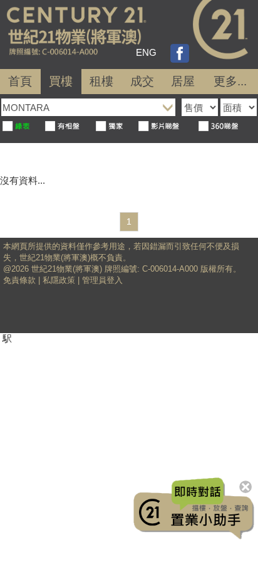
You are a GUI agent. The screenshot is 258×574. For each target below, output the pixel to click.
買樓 (61, 81)
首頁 (20, 81)
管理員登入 (102, 280)
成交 (142, 81)
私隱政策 (59, 280)
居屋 (183, 81)
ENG (146, 52)
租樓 (101, 81)
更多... (230, 81)
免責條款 (19, 280)
